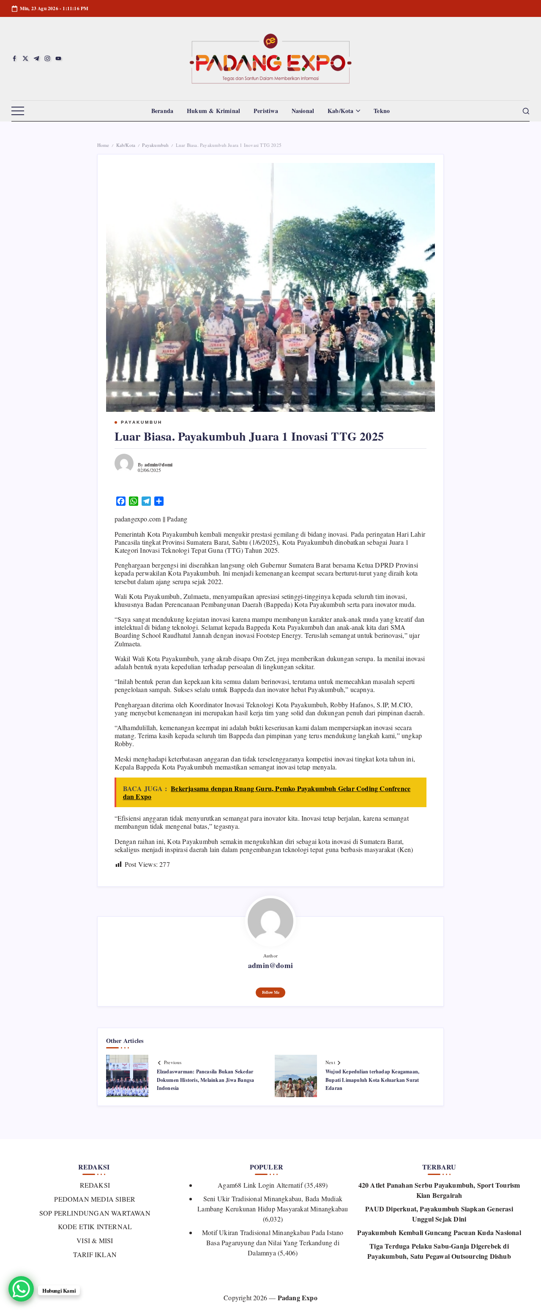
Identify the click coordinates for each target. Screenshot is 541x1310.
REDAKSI (95, 1184)
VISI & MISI (95, 1240)
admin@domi (158, 464)
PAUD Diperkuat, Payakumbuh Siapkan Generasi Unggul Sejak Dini (439, 1214)
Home (103, 145)
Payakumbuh (155, 145)
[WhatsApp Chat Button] (21, 1289)
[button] (17, 111)
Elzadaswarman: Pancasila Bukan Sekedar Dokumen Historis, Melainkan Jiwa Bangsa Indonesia (205, 1079)
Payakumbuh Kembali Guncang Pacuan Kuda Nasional (439, 1232)
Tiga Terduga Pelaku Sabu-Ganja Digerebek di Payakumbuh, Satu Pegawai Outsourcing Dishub (439, 1251)
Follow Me (270, 992)
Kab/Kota (126, 145)
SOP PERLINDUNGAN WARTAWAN (94, 1212)
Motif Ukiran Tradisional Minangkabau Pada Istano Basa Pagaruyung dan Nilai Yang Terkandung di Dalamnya (273, 1242)
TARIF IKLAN (95, 1254)
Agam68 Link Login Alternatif (260, 1184)
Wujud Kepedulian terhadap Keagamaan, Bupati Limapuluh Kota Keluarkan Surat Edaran (372, 1079)
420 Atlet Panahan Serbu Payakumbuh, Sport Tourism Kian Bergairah (439, 1190)
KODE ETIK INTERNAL (95, 1226)
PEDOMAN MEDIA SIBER (94, 1198)
